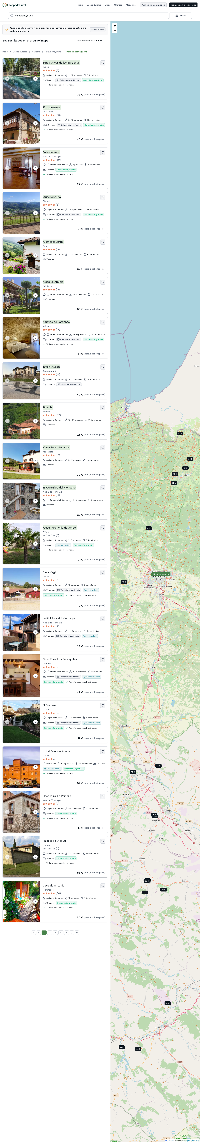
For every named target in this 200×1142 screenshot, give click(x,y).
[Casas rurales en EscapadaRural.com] (14, 5)
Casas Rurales (94, 4)
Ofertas (118, 4)
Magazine (131, 4)
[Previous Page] (39, 932)
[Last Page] (77, 932)
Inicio (80, 4)
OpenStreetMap (192, 1140)
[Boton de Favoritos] (102, 62)
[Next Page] (72, 932)
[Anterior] (7, 78)
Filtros (183, 15)
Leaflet (170, 1140)
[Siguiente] (35, 78)
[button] (140, 1049)
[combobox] (88, 16)
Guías (107, 4)
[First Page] (34, 932)
